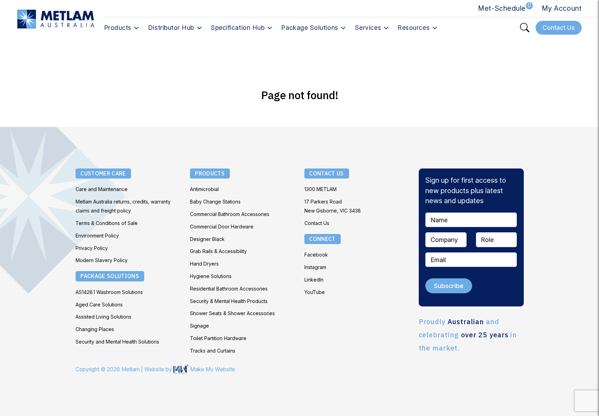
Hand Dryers (204, 264)
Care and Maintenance (102, 189)
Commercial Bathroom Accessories (229, 214)
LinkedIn (313, 280)
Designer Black (207, 239)
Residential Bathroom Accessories (229, 289)
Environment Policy (97, 236)
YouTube (314, 292)
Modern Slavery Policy (102, 260)
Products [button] (117, 27)
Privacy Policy (92, 248)
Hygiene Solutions (211, 276)
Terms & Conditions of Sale (107, 223)
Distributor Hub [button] (171, 27)
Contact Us (316, 223)
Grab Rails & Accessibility (218, 251)
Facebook (316, 255)
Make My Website (212, 369)
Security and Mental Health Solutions (117, 342)
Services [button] (368, 27)
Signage (199, 326)
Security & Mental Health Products (229, 301)
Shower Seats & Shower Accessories (232, 313)
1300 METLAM (320, 189)
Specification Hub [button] (237, 27)
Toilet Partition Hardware (218, 338)
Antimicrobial (204, 189)
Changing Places (95, 329)
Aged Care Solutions (99, 304)
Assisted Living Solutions (103, 317)
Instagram (315, 267)
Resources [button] (413, 27)
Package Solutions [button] (309, 27)
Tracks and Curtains (212, 351)
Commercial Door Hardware (221, 226)
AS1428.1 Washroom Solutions (109, 292)
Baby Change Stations (215, 202)
